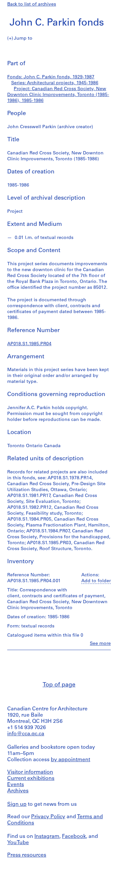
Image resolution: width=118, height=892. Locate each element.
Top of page (59, 685)
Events (15, 784)
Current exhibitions (30, 778)
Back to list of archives (31, 4)
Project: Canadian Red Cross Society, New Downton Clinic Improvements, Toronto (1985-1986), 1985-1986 (58, 95)
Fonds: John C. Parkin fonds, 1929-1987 (50, 77)
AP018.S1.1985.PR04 (29, 344)
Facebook (74, 836)
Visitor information (30, 772)
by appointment (70, 760)
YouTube (18, 842)
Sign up (17, 804)
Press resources (26, 855)
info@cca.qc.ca (25, 734)
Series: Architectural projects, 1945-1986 (54, 83)
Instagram (46, 836)
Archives (18, 791)
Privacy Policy (48, 817)
